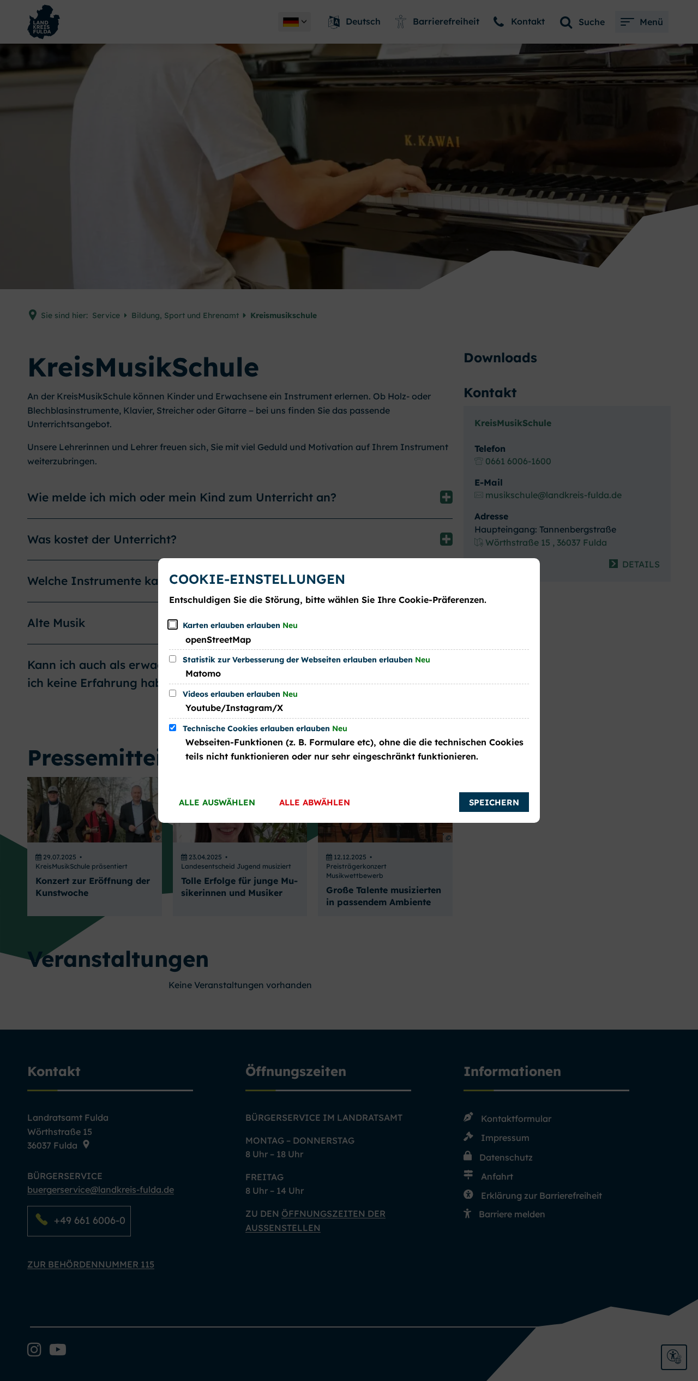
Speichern (494, 802)
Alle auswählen (217, 802)
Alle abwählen (314, 802)
